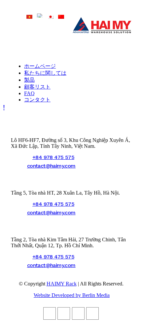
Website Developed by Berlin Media (72, 295)
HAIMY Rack (62, 283)
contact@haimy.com (51, 166)
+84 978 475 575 (53, 157)
